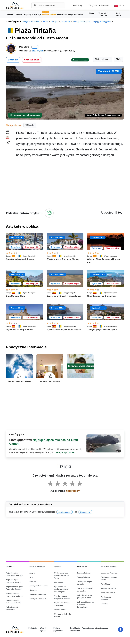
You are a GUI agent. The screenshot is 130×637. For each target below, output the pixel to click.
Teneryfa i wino (83, 577)
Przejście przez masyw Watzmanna (62, 597)
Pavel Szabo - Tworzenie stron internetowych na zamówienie (89, 629)
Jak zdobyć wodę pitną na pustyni (84, 596)
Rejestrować (104, 5)
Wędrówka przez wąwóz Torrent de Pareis (61, 575)
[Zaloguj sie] (49, 213)
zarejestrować (64, 512)
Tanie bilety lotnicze (104, 14)
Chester (104, 604)
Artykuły (27, 14)
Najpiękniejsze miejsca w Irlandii (13, 601)
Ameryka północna (37, 594)
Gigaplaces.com (14, 5)
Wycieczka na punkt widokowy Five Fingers (61, 589)
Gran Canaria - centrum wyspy (101, 296)
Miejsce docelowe (14, 14)
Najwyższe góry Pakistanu (12, 608)
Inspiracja (36, 14)
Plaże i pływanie (102, 59)
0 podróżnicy (73, 491)
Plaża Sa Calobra (108, 593)
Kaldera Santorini (108, 588)
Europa (8, 256)
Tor (34, 47)
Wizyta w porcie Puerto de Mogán (63, 259)
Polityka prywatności (58, 629)
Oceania (33, 590)
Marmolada (58, 582)
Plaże (118, 59)
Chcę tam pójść (31, 60)
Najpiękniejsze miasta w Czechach (14, 574)
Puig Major (105, 584)
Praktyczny (62, 14)
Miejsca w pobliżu (76, 14)
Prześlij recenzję (80, 60)
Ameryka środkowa (37, 599)
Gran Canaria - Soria (15, 296)
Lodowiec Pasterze (109, 573)
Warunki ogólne (43, 629)
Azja (31, 577)
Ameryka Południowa (38, 586)
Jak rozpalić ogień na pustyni (85, 589)
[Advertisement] (70, 182)
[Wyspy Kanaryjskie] (20, 256)
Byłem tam (13, 60)
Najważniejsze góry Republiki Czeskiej (14, 588)
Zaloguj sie (92, 5)
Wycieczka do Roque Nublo (19, 330)
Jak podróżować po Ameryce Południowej (85, 604)
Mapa (91, 13)
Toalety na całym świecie (84, 582)
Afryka (32, 573)
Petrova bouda (60, 610)
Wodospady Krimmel (106, 598)
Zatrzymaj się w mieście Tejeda (102, 330)
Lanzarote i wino (84, 573)
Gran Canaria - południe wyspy (21, 259)
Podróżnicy (77, 5)
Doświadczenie (49, 14)
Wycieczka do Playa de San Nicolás (64, 330)
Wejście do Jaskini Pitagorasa (62, 604)
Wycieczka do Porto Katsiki (62, 615)
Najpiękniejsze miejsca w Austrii (13, 581)
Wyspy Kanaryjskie (29, 256)
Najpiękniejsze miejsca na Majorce (14, 594)
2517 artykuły (38, 51)
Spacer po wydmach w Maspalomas (64, 296)
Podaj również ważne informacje (80, 366)
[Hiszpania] (14, 256)
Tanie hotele (118, 14)
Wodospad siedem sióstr (109, 578)
